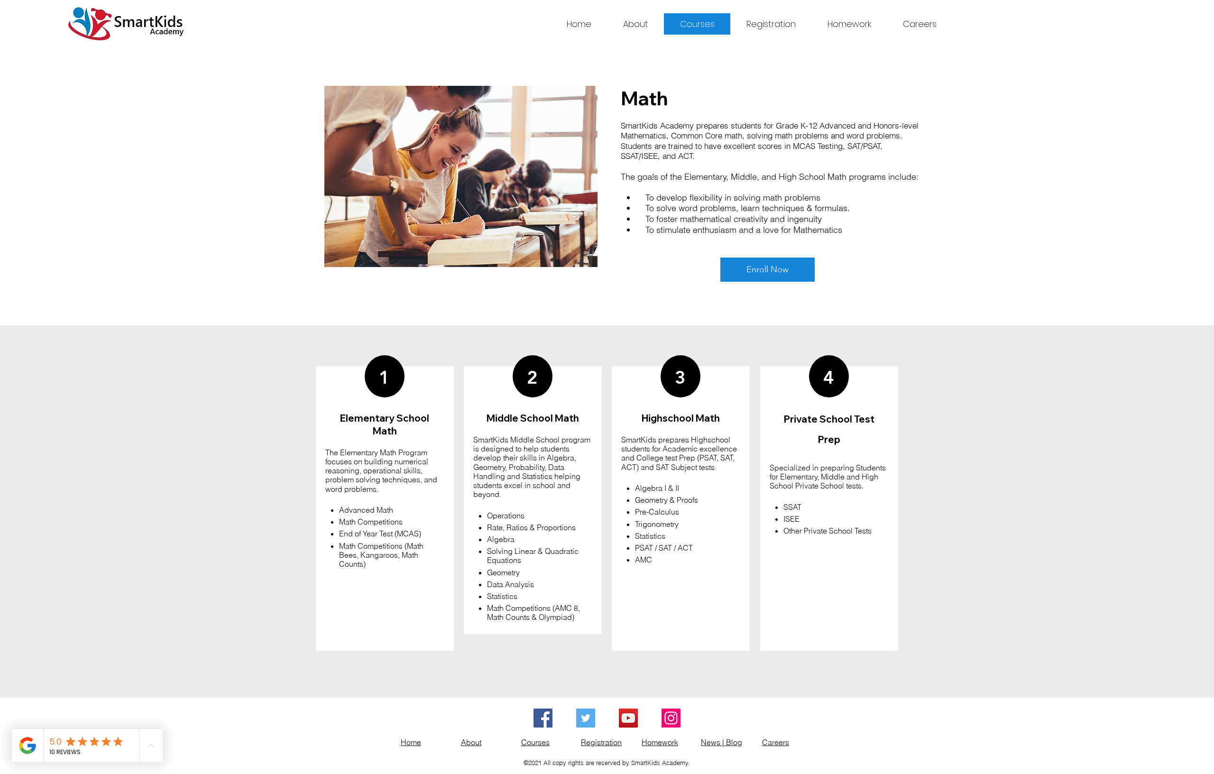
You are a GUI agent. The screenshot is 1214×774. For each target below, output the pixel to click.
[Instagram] (671, 718)
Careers (775, 742)
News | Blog (721, 742)
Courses (535, 742)
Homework (660, 742)
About (471, 742)
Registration (601, 742)
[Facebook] (542, 718)
